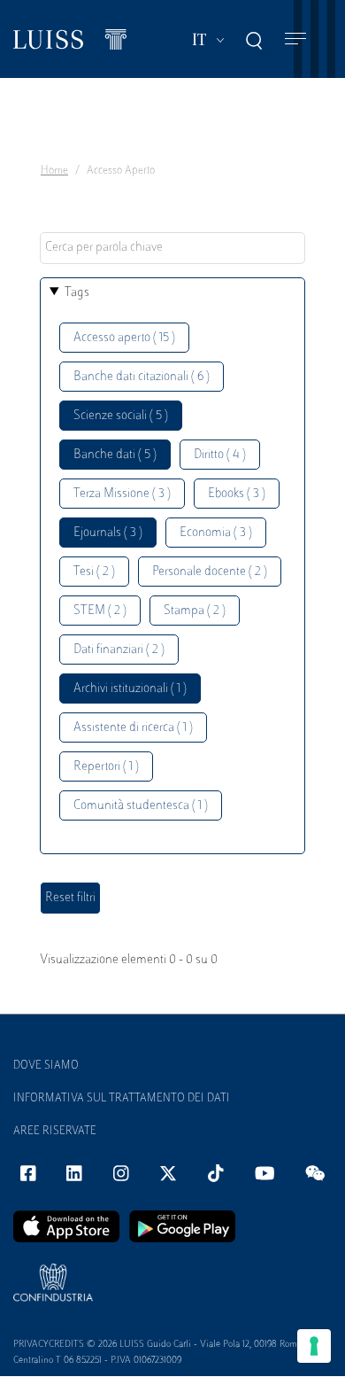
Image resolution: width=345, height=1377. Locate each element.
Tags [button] (77, 293)
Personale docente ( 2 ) (209, 572)
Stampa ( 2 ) (195, 611)
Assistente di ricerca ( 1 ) (133, 728)
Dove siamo (46, 1066)
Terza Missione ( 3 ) (122, 494)
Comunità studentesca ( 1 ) (140, 806)
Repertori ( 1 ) (106, 767)
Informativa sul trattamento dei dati (121, 1098)
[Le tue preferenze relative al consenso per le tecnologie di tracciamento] (314, 1346)
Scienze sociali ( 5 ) (120, 416)
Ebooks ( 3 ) (236, 494)
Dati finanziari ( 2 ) (119, 650)
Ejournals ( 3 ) (107, 533)
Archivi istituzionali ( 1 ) (130, 689)
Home (54, 171)
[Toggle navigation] (295, 39)
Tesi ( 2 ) (94, 572)
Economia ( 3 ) (216, 533)
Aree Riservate (54, 1131)
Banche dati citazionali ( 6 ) (141, 377)
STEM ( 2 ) (99, 611)
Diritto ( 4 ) (220, 455)
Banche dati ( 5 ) (115, 455)
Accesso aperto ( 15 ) (124, 338)
